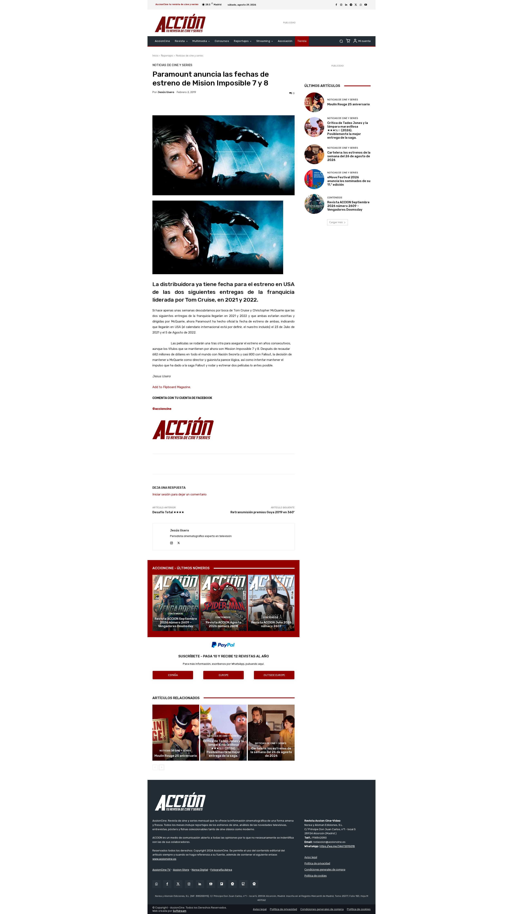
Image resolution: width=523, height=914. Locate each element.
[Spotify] (254, 884)
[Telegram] (351, 4)
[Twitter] (178, 884)
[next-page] (161, 767)
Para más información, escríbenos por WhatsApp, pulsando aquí (223, 663)
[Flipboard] (222, 884)
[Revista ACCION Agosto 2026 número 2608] (223, 603)
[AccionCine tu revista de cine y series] (261, 801)
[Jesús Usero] (161, 537)
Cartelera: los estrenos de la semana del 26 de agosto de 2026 (271, 752)
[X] (355, 4)
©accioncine (161, 409)
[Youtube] (365, 4)
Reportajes (167, 55)
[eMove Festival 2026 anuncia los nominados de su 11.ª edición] (314, 179)
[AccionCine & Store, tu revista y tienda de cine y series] (180, 23)
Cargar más (336, 222)
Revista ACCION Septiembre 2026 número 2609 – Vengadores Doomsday (176, 622)
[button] (341, 41)
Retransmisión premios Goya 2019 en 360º (262, 512)
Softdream (179, 910)
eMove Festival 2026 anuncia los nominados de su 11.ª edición (348, 180)
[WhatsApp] (360, 4)
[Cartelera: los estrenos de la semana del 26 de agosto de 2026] (271, 733)
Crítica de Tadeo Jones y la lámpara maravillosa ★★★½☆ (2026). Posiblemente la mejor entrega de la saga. (223, 748)
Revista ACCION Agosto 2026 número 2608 (223, 624)
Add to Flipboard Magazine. (171, 387)
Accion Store (181, 869)
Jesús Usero (166, 92)
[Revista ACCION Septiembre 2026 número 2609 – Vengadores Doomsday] (175, 603)
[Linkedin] (346, 4)
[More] (259, 105)
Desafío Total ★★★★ (168, 512)
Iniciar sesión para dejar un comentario (179, 494)
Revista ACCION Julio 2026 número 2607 (271, 624)
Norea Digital (200, 869)
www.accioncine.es (164, 858)
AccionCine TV (161, 869)
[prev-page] (155, 767)
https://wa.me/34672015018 (337, 846)
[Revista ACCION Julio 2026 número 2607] (271, 603)
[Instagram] (341, 4)
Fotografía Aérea (221, 869)
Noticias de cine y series (189, 55)
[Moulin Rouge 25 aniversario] (175, 733)
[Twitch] (243, 884)
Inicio (155, 55)
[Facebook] (336, 4)
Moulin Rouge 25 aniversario (175, 756)
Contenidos (175, 614)
